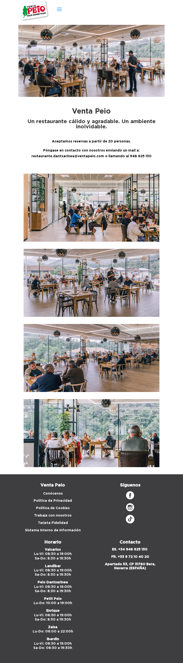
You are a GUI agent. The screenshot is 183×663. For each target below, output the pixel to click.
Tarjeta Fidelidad (53, 523)
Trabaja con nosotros (52, 515)
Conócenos (53, 493)
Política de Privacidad (53, 500)
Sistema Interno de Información (53, 530)
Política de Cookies (53, 508)
